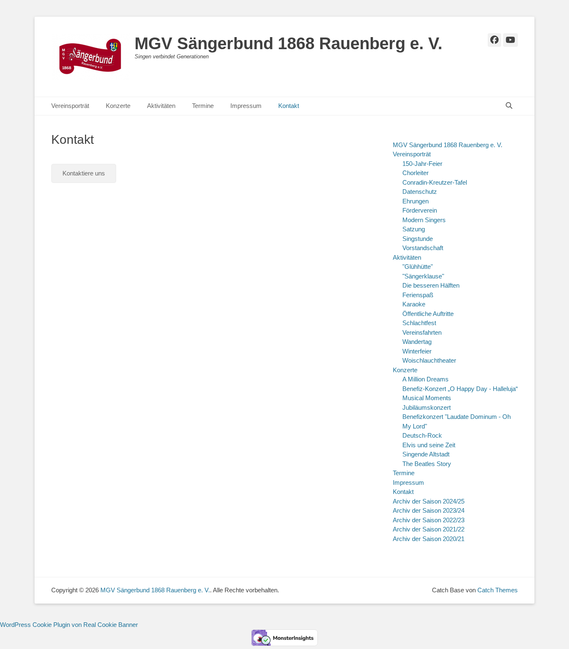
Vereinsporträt (70, 105)
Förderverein (419, 210)
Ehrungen (415, 201)
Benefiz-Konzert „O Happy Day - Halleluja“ (460, 388)
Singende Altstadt (425, 454)
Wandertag (417, 341)
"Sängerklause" (423, 276)
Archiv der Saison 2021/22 (428, 529)
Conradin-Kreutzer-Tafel (434, 182)
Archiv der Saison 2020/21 (428, 538)
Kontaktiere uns (83, 173)
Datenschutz (419, 191)
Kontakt (288, 105)
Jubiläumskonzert (426, 407)
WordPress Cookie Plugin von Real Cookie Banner (69, 624)
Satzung (413, 229)
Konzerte (118, 105)
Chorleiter (415, 172)
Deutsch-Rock (422, 435)
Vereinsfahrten (422, 332)
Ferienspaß (417, 294)
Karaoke (413, 304)
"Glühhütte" (417, 266)
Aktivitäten (161, 105)
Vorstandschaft (422, 247)
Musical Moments (426, 397)
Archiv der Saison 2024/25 (428, 501)
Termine (203, 105)
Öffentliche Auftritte (428, 313)
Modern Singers (424, 219)
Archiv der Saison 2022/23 (428, 520)
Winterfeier (417, 351)
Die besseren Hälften (430, 285)
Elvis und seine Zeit (428, 445)
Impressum (246, 105)
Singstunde (417, 238)
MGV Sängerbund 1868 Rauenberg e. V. (288, 43)
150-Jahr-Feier (422, 163)
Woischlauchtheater (429, 360)
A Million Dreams (425, 379)
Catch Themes (497, 590)
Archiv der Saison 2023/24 (428, 510)
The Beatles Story (426, 463)
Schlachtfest (419, 322)
